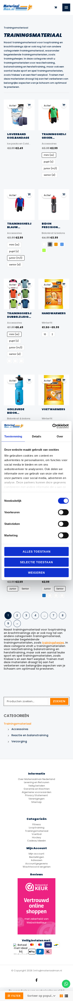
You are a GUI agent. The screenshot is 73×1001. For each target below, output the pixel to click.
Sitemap (36, 802)
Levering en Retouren (36, 782)
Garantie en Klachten (37, 788)
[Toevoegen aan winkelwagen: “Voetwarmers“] (63, 380)
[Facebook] (36, 980)
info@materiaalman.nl (48, 970)
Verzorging (19, 741)
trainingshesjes (53, 642)
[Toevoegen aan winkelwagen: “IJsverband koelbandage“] (29, 105)
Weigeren (36, 572)
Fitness (36, 824)
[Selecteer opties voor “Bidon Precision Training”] (63, 194)
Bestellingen (36, 857)
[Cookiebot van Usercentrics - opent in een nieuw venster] (52, 426)
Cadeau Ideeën (36, 840)
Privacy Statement (36, 795)
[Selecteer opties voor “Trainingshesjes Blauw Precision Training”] (29, 194)
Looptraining (36, 827)
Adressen (36, 860)
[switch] (63, 512)
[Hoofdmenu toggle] (66, 7)
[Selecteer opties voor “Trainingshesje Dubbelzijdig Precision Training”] (29, 284)
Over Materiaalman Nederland (36, 779)
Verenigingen (36, 798)
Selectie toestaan (36, 562)
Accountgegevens (36, 863)
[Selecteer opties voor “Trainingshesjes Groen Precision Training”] (63, 105)
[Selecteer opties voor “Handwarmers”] (63, 284)
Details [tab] (36, 436)
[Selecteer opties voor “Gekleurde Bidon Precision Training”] (29, 380)
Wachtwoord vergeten (37, 866)
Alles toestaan (37, 551)
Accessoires (19, 729)
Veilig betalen (36, 785)
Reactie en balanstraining (29, 735)
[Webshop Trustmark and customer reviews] (36, 906)
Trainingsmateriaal (17, 724)
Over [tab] (60, 436)
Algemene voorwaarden (36, 792)
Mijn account (36, 853)
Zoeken (59, 701)
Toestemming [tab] (13, 436)
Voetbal (37, 834)
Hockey (36, 837)
